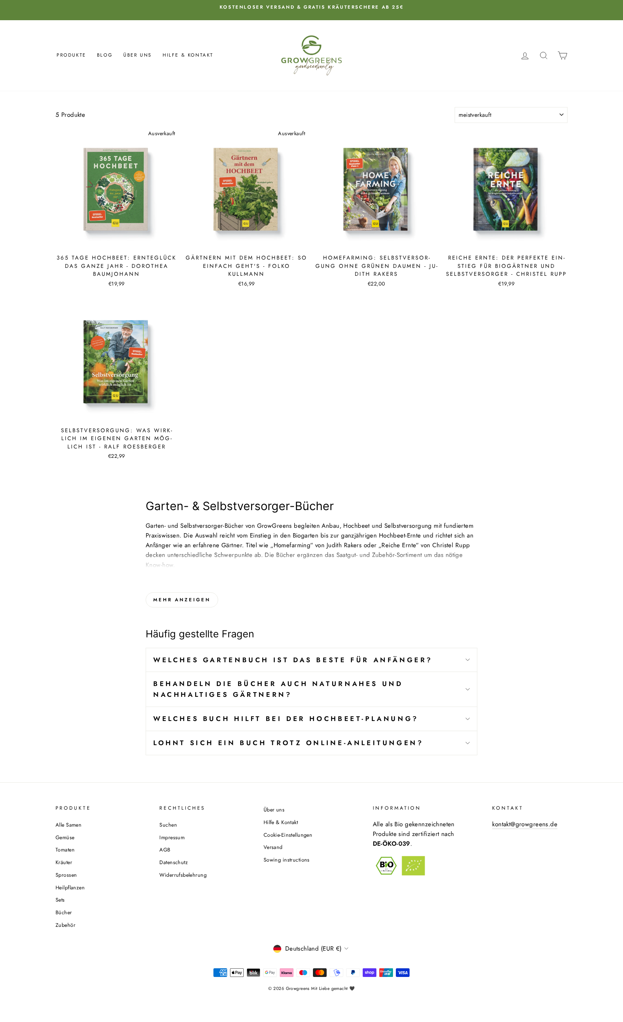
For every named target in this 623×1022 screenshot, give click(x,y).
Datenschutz (173, 862)
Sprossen (66, 875)
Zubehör (65, 925)
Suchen (168, 824)
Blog (104, 55)
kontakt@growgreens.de (524, 824)
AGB (164, 849)
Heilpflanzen (70, 887)
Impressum (172, 837)
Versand (273, 847)
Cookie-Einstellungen (288, 835)
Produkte (71, 55)
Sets (60, 899)
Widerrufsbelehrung (183, 875)
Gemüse (65, 837)
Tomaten (65, 849)
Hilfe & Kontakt (188, 55)
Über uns (137, 55)
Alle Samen (68, 824)
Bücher (64, 912)
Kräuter (64, 862)
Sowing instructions (287, 859)
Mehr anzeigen (182, 599)
